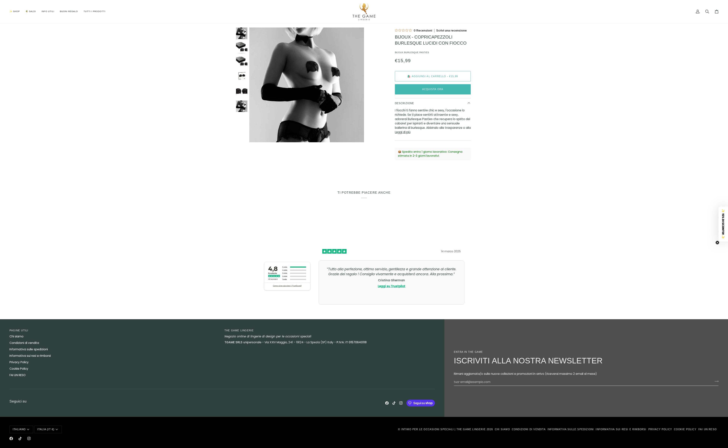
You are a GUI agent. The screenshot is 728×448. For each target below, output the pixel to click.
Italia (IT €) (45, 429)
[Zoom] (256, 135)
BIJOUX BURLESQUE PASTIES (412, 52)
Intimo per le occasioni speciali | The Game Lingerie (443, 429)
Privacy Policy (19, 362)
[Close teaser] (717, 242)
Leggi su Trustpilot (391, 286)
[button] (16, 11)
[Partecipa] (715, 381)
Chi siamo (16, 336)
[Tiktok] (393, 403)
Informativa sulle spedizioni (28, 349)
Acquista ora (432, 89)
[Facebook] (387, 403)
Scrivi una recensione (451, 30)
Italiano (19, 429)
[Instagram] (401, 403)
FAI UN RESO (17, 375)
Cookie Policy (18, 369)
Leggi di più (402, 132)
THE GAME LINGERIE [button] (239, 330)
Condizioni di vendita (24, 343)
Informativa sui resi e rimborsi (30, 356)
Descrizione (404, 103)
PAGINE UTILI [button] (18, 330)
